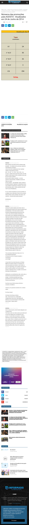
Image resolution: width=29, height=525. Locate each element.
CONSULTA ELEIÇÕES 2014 (6, 125)
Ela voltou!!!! (12, 449)
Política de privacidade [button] (8, 517)
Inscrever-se (25, 401)
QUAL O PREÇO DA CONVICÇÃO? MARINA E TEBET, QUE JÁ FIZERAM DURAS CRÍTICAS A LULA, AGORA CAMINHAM (18, 431)
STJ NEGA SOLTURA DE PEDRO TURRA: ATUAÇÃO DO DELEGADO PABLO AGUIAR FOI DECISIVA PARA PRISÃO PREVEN (18, 418)
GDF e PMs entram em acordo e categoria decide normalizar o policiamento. (17, 458)
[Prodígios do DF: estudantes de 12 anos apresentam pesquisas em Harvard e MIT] (5, 143)
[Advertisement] (14, 98)
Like (27, 391)
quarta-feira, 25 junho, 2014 (14, 206)
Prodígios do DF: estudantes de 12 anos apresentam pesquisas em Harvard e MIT (18, 142)
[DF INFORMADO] (14, 488)
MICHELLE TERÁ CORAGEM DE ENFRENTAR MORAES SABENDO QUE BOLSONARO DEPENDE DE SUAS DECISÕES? (18, 411)
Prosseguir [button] (14, 520)
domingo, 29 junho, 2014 (14, 308)
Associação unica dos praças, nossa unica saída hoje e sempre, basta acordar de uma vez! (19, 472)
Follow (26, 395)
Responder (7, 200)
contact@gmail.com (16, 503)
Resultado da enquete (22, 124)
